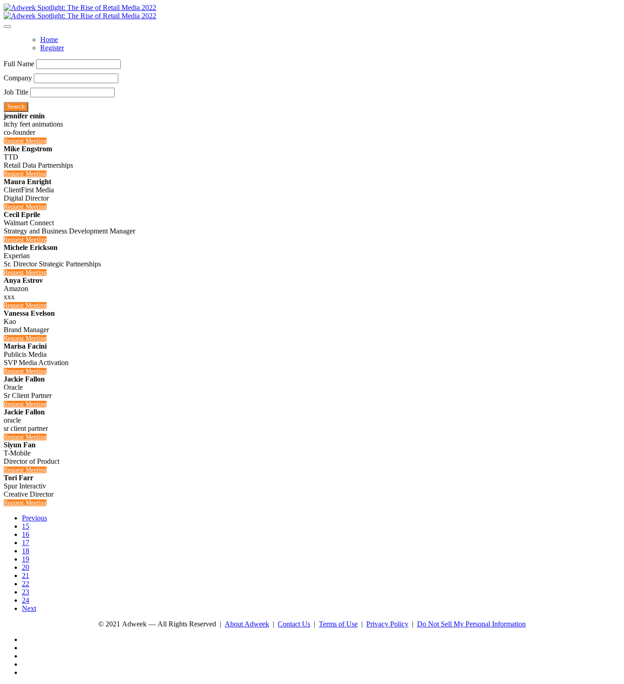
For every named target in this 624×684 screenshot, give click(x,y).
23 (25, 592)
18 (25, 551)
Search (16, 106)
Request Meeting (25, 141)
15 (25, 526)
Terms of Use (338, 624)
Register (52, 48)
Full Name (19, 64)
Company (18, 78)
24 (25, 600)
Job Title (16, 92)
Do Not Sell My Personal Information (471, 624)
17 (25, 542)
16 (25, 534)
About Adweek (247, 624)
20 (25, 567)
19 (25, 559)
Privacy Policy (387, 624)
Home (49, 39)
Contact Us (294, 624)
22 (25, 584)
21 (25, 575)
